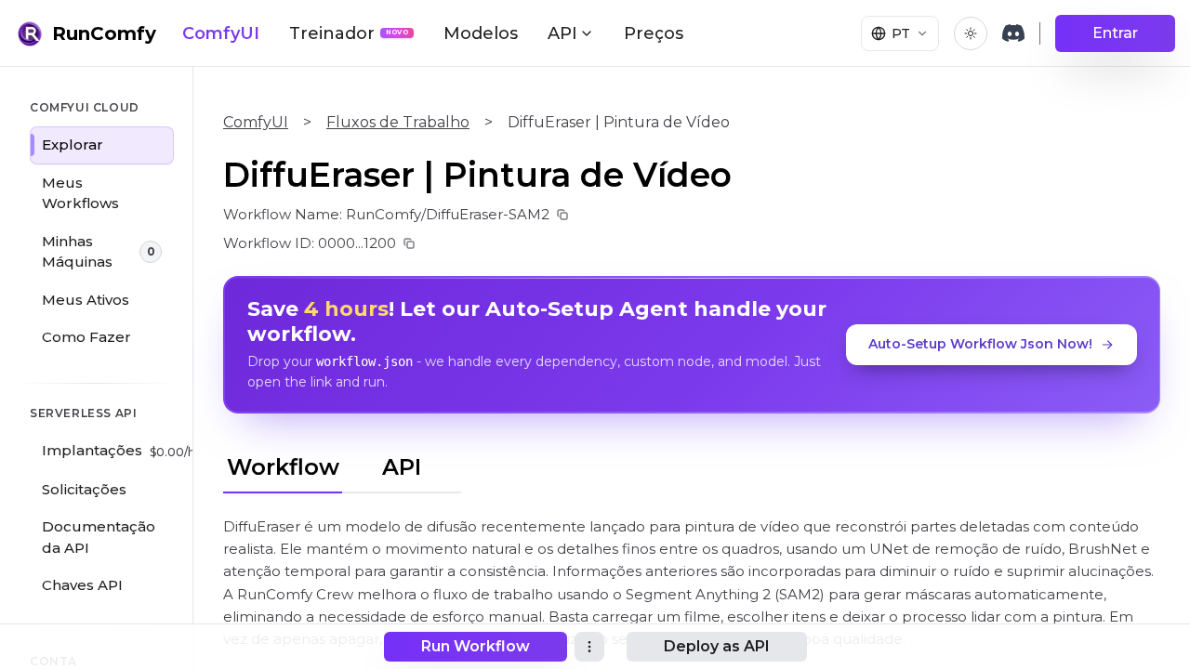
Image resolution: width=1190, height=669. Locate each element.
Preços (653, 33)
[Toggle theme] (970, 33)
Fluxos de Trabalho (397, 122)
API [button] (562, 33)
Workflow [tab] (283, 466)
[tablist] (342, 464)
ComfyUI (220, 33)
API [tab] (401, 466)
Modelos (480, 33)
